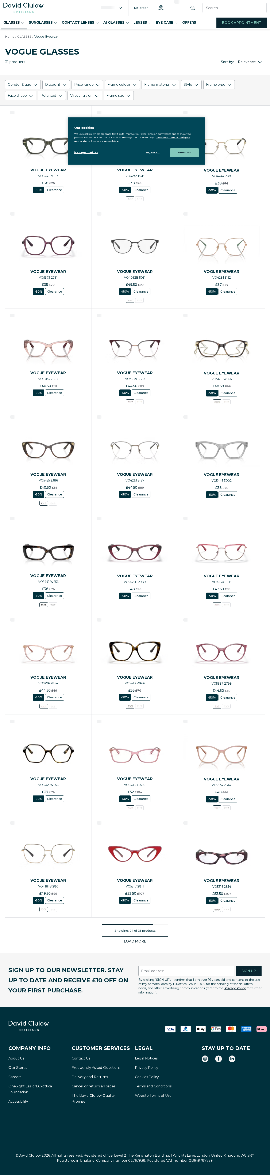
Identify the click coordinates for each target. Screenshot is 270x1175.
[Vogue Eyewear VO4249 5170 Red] (130, 401)
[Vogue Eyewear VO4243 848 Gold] (130, 198)
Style (188, 85)
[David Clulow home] (40, 1026)
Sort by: (227, 62)
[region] (136, 141)
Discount (52, 85)
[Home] (23, 8)
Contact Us (81, 1058)
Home (9, 37)
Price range (84, 85)
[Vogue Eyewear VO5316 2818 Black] (226, 909)
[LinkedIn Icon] (232, 1058)
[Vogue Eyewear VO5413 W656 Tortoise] (130, 706)
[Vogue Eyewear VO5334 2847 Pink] (217, 807)
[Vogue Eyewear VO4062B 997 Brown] (139, 300)
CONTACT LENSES (78, 23)
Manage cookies (86, 152)
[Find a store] (161, 8)
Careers (14, 1077)
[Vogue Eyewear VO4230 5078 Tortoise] (226, 604)
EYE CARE (164, 23)
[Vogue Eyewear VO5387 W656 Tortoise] (226, 706)
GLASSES (11, 23)
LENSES (140, 23)
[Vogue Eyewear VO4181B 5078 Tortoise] (53, 909)
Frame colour (119, 85)
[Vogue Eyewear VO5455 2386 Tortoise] (43, 503)
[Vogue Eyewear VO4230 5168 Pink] (217, 604)
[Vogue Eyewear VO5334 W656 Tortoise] (226, 807)
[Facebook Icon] (218, 1058)
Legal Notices (146, 1058)
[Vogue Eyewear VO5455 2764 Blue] (53, 503)
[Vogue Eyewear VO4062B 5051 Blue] (130, 300)
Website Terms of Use (153, 1096)
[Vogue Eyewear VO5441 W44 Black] (53, 604)
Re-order (141, 8)
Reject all (153, 152)
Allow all (184, 152)
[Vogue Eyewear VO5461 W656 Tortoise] (217, 401)
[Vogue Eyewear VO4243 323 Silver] (139, 198)
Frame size (115, 96)
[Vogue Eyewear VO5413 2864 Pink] (139, 706)
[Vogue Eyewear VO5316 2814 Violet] (217, 909)
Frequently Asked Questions (96, 1068)
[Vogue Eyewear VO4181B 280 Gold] (43, 909)
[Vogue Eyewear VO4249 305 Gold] (139, 401)
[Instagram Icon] (205, 1058)
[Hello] (111, 8)
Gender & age (19, 85)
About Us (16, 1058)
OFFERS (189, 23)
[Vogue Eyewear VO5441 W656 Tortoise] (43, 604)
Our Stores (17, 1068)
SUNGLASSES (41, 23)
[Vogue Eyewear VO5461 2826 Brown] (226, 401)
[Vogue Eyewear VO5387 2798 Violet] (217, 706)
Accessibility (18, 1101)
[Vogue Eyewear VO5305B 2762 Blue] (139, 807)
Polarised (48, 96)
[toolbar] (135, 91)
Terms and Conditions (153, 1086)
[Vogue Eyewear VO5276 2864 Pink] (43, 706)
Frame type (215, 85)
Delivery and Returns (90, 1077)
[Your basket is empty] (193, 8)
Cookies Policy (147, 1077)
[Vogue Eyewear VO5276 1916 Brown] (53, 706)
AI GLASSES (113, 23)
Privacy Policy (235, 988)
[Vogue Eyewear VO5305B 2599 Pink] (130, 807)
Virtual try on (81, 96)
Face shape (17, 96)
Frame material (157, 85)
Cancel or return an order (93, 1086)
